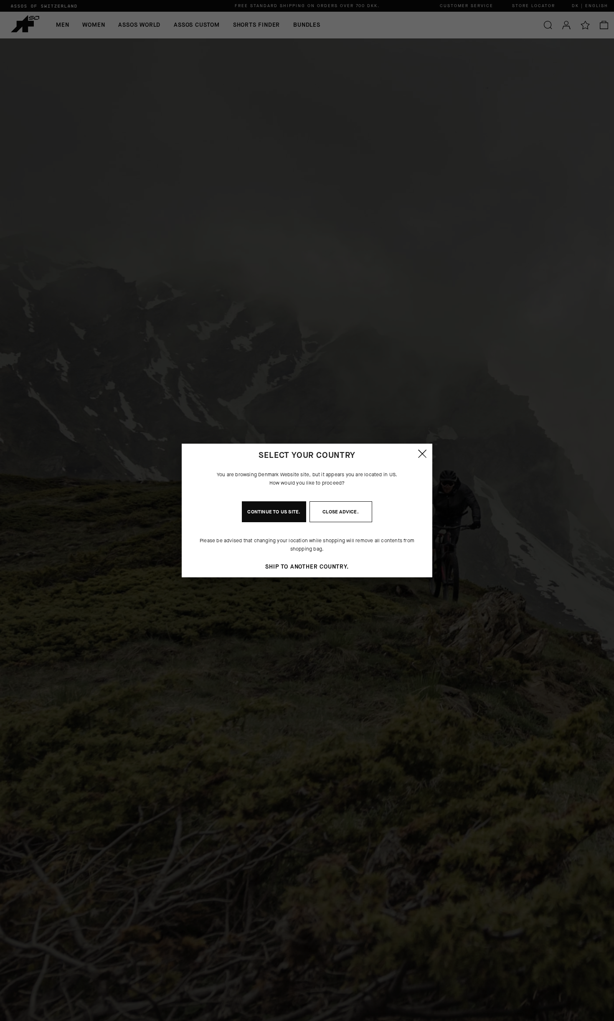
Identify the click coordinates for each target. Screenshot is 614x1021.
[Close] (422, 453)
